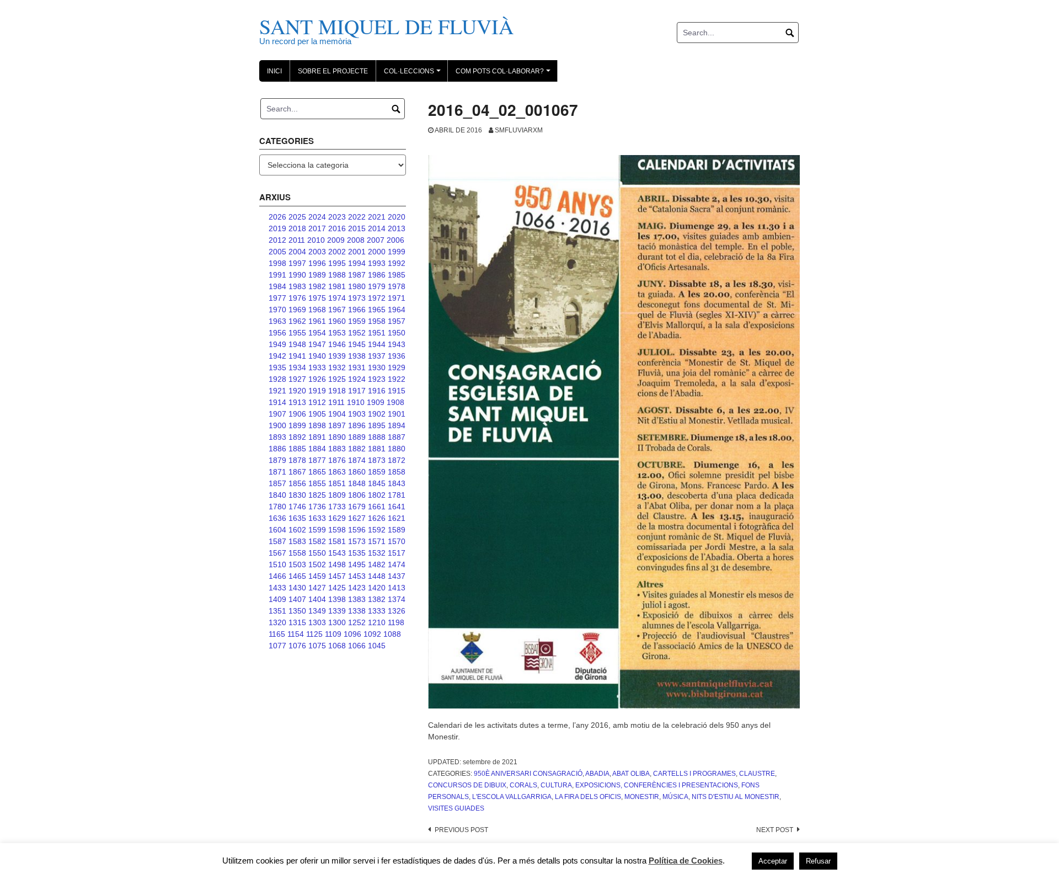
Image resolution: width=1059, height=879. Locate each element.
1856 (297, 483)
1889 (357, 437)
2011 (296, 240)
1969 (297, 309)
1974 (337, 298)
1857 (277, 483)
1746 (297, 506)
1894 (396, 425)
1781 (396, 495)
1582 (317, 541)
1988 (337, 274)
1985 (396, 274)
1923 (377, 379)
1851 (337, 483)
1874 (357, 460)
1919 (317, 390)
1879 (277, 460)
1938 (357, 355)
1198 (396, 622)
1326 (396, 610)
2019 (277, 228)
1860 (357, 471)
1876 (337, 460)
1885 (297, 448)
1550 (317, 552)
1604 (277, 529)
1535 (357, 552)
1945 (357, 344)
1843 (396, 483)
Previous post (461, 830)
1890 (337, 437)
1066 (357, 645)
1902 (377, 413)
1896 (357, 425)
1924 (357, 379)
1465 (297, 576)
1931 (357, 367)
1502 (317, 564)
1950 (396, 332)
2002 (337, 251)
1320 (277, 622)
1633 (317, 518)
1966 (357, 309)
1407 (297, 599)
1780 (277, 506)
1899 (297, 425)
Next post (774, 830)
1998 (277, 263)
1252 (357, 622)
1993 (377, 263)
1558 (297, 552)
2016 (337, 228)
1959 (357, 321)
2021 (377, 216)
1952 (357, 332)
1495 (357, 564)
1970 (277, 309)
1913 (297, 402)
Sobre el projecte (333, 71)
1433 (277, 587)
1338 (357, 610)
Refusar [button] (818, 861)
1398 (337, 599)
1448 (377, 576)
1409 (277, 599)
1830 (297, 495)
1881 (377, 448)
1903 (357, 413)
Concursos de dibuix (467, 785)
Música (675, 797)
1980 (357, 286)
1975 (317, 298)
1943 (396, 344)
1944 (377, 344)
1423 (357, 587)
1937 (377, 355)
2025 (297, 216)
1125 (314, 634)
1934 (297, 367)
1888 (377, 437)
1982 (317, 286)
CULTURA (556, 785)
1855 (317, 483)
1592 (377, 529)
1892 (297, 437)
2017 (317, 228)
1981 (337, 286)
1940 (317, 355)
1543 (337, 552)
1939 (337, 355)
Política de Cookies (686, 860)
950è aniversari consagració (528, 773)
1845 (377, 483)
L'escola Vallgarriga (512, 797)
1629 (337, 518)
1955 (297, 332)
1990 (297, 274)
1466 (277, 576)
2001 (357, 251)
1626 (377, 518)
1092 (372, 634)
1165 (277, 634)
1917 (357, 390)
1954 (317, 332)
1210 (377, 622)
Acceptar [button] (772, 861)
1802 (377, 495)
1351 (277, 610)
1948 (297, 344)
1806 (357, 495)
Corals (523, 785)
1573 (357, 541)
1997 (297, 263)
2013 (396, 228)
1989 (317, 274)
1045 (377, 645)
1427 (317, 587)
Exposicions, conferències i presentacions (656, 785)
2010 (316, 240)
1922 (396, 379)
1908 (395, 402)
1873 (377, 460)
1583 (297, 541)
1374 (396, 599)
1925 (337, 379)
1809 (337, 495)
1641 (396, 506)
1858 (396, 471)
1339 (337, 610)
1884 (317, 448)
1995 (337, 263)
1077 (277, 645)
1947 (317, 344)
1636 (277, 518)
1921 (277, 390)
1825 (317, 495)
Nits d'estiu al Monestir (735, 797)
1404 (317, 599)
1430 (297, 587)
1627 (357, 518)
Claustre (757, 773)
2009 (336, 240)
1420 (377, 587)
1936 (396, 355)
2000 (377, 251)
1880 (396, 448)
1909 (375, 402)
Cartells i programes (694, 773)
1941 (297, 355)
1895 (377, 425)
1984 (277, 286)
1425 (337, 587)
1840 (277, 495)
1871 (277, 471)
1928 (277, 379)
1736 (317, 506)
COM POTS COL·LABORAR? (505, 74)
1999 (396, 251)
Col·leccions (414, 74)
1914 (277, 402)
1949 (277, 344)
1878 (297, 460)
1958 (377, 321)
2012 (277, 240)
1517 (396, 552)
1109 (333, 634)
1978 (396, 286)
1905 (317, 413)
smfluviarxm (519, 130)
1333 (377, 610)
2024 (317, 216)
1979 (377, 286)
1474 (396, 564)
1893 (277, 437)
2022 (357, 216)
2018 (297, 228)
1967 (337, 309)
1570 (396, 541)
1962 (297, 321)
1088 (392, 634)
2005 (277, 251)
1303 (317, 622)
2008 (356, 240)
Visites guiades (456, 808)
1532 (377, 552)
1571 (377, 541)
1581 (337, 541)
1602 (297, 529)
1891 (317, 437)
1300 (337, 622)
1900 (277, 425)
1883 (337, 448)
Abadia (597, 773)
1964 (396, 309)
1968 (317, 309)
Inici (274, 71)
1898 (317, 425)
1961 (317, 321)
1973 (357, 298)
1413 (396, 587)
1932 (337, 367)
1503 (297, 564)
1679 (357, 506)
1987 (357, 274)
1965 (377, 309)
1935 (277, 367)
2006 (395, 240)
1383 (357, 599)
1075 (317, 645)
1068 (337, 645)
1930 (377, 367)
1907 (277, 413)
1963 (277, 321)
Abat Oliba (631, 773)
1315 (297, 622)
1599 (317, 529)
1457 (337, 576)
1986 (377, 274)
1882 (357, 448)
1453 (357, 576)
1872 (396, 460)
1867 (297, 471)
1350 (297, 610)
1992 (396, 263)
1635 (297, 518)
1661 (377, 506)
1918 (337, 390)
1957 (396, 321)
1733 (337, 506)
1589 (396, 529)
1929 (396, 367)
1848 (357, 483)
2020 (396, 216)
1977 (277, 298)
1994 (357, 263)
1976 (297, 298)
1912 (317, 402)
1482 (377, 564)
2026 (277, 216)
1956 (277, 332)
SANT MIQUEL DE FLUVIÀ (386, 26)
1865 (317, 471)
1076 (297, 645)
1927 (297, 379)
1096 (352, 634)
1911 (336, 402)
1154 (295, 634)
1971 (396, 298)
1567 (277, 552)
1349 (317, 610)
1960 (337, 321)
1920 (297, 390)
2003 (317, 251)
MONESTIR (641, 797)
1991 (277, 274)
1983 (297, 286)
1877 (317, 460)
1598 (337, 529)
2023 (337, 216)
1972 (377, 298)
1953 (337, 332)
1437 (396, 576)
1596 (357, 529)
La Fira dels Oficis (588, 797)
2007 (375, 240)
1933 (317, 367)
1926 (317, 379)
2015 (357, 228)
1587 (277, 541)
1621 (396, 518)
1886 (277, 448)
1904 (337, 413)
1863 (337, 471)
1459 (317, 576)
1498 (337, 564)
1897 (337, 425)
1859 (377, 471)
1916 (377, 390)
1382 (377, 599)
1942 (277, 355)
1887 (396, 437)
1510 (277, 564)
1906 (297, 413)
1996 (317, 263)
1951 (377, 332)
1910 (356, 402)
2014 (377, 228)
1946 (337, 344)
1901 (396, 413)
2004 (297, 251)
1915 (396, 390)
